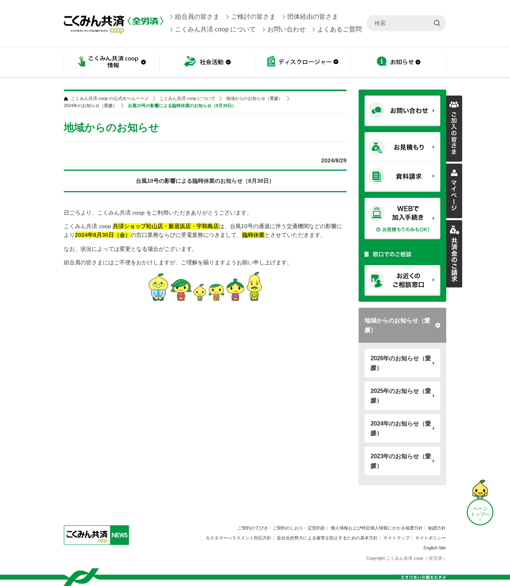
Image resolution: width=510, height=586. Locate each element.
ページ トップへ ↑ (480, 514)
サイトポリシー (430, 537)
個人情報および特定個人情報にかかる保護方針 (377, 527)
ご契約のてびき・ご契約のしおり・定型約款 (281, 527)
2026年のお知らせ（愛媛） (401, 363)
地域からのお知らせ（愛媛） (397, 325)
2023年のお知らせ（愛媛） (401, 461)
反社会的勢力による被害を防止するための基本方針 (327, 537)
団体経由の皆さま (312, 16)
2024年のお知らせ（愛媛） (401, 428)
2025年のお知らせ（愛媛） (401, 395)
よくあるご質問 (339, 29)
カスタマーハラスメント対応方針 (238, 537)
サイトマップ (396, 537)
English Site (435, 547)
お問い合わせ (286, 29)
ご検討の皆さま (253, 16)
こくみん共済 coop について (215, 29)
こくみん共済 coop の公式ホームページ (110, 98)
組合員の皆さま (197, 16)
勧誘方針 (437, 527)
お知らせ (398, 62)
